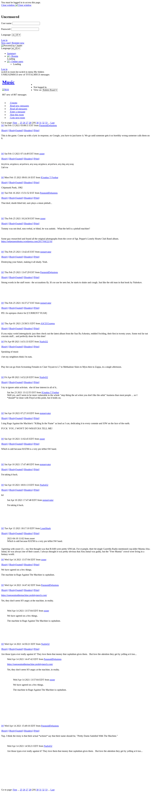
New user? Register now (12, 43)
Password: (6, 29)
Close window (8, 5)
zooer (42, 153)
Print (36, 130)
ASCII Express (48, 323)
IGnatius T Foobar (49, 177)
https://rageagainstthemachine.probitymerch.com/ (24, 595)
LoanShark (45, 528)
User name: (6, 23)
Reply (4, 130)
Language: (6, 34)
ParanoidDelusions (48, 125)
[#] (2, 125)
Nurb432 (43, 341)
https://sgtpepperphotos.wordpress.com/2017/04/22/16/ (26, 241)
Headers (28, 130)
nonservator (45, 252)
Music (8, 82)
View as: (38, 90)
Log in (4, 40)
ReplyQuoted (16, 130)
